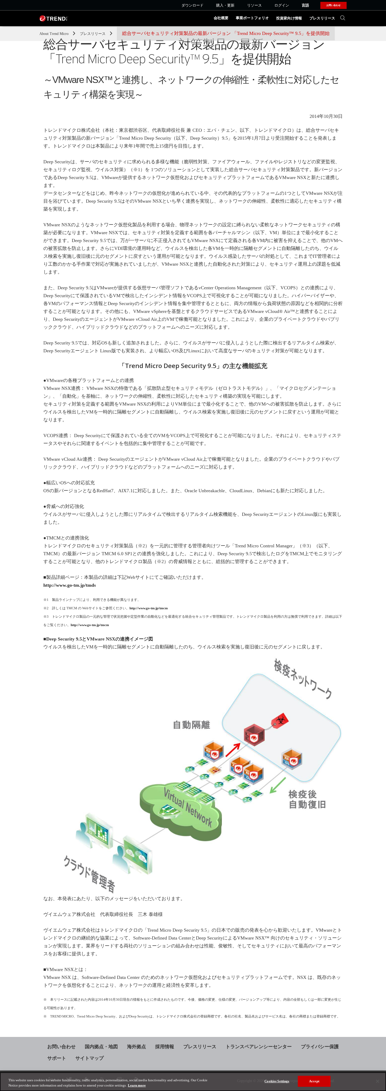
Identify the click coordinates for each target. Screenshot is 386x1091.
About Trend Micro (54, 34)
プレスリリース (322, 18)
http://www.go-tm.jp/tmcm (148, 608)
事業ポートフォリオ (252, 18)
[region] (193, 1081)
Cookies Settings (276, 1081)
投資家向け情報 (289, 18)
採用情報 (164, 1046)
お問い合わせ (61, 1046)
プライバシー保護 (320, 1046)
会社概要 (221, 18)
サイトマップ (89, 1058)
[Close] (377, 1081)
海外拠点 (136, 1046)
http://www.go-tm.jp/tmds (69, 585)
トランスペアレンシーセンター (259, 1046)
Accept (314, 1081)
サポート (56, 1058)
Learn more (137, 1085)
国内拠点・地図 (101, 1046)
